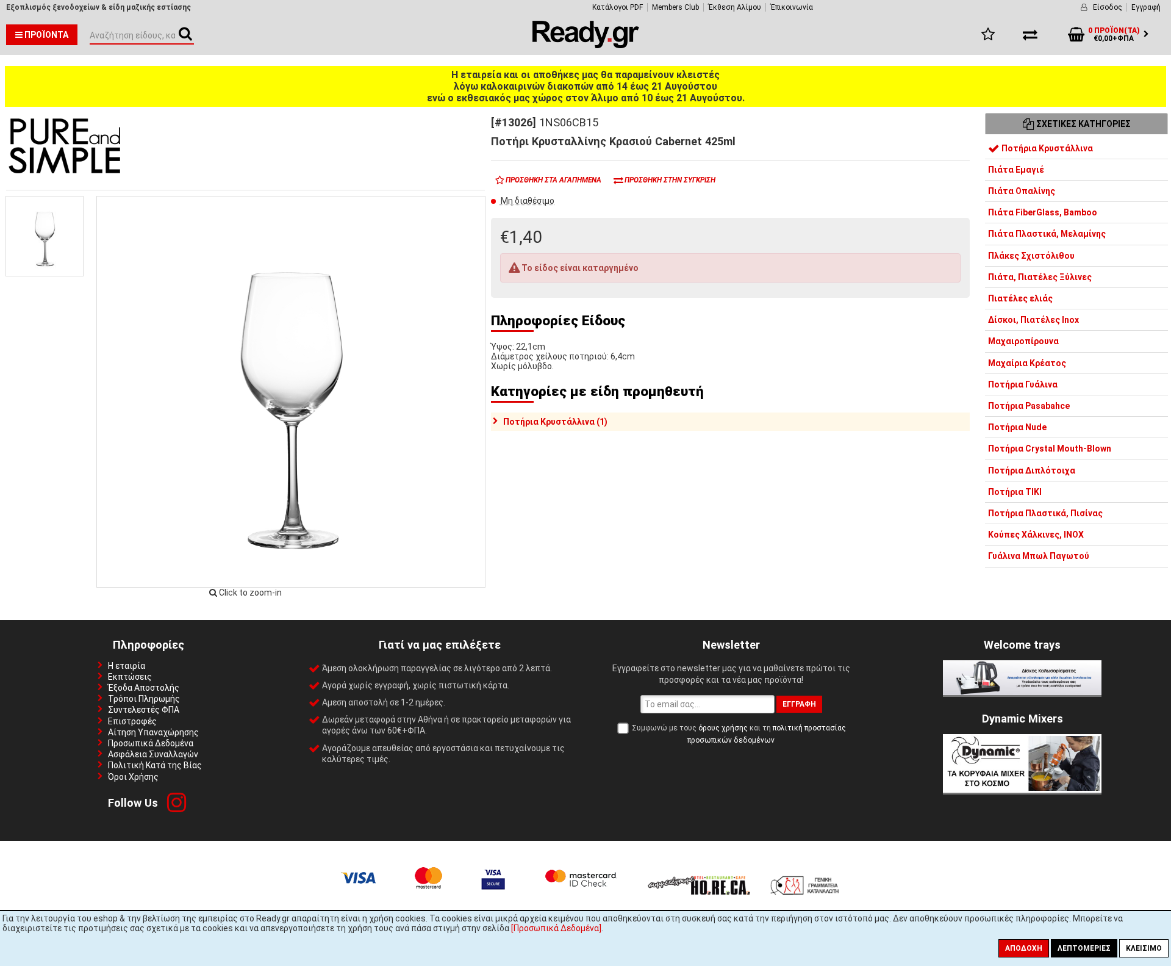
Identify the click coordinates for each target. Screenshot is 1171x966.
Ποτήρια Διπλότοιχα (1031, 470)
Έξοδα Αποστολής (143, 688)
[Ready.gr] (585, 45)
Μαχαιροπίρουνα (1023, 341)
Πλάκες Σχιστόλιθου (1031, 255)
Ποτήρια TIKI (1015, 491)
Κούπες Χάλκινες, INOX (1036, 534)
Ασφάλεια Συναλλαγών (153, 754)
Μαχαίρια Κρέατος (1027, 362)
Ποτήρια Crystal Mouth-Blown (1049, 448)
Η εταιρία (126, 666)
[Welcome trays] (1022, 692)
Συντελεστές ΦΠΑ (143, 710)
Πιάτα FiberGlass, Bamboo (1042, 212)
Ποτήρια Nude (1017, 427)
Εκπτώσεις (130, 677)
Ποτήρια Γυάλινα (1023, 384)
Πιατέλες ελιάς (1020, 298)
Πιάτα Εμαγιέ (1016, 169)
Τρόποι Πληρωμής (144, 699)
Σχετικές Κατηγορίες (1082, 124)
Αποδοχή (1023, 948)
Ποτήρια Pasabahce (1029, 406)
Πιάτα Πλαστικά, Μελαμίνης (1047, 234)
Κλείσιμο (1144, 948)
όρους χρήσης (723, 728)
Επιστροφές (132, 721)
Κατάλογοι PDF (617, 7)
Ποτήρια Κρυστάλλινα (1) (555, 422)
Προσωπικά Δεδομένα (150, 743)
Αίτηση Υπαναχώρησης (153, 732)
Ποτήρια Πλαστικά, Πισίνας (1045, 513)
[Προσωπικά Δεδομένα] (556, 928)
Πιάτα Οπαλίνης (1021, 191)
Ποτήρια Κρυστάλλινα (1046, 148)
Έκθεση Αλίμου (734, 7)
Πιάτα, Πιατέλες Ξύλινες (1040, 276)
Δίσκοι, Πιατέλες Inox (1033, 320)
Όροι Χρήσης (133, 777)
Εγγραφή (1146, 7)
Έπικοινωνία (791, 7)
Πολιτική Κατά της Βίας (155, 765)
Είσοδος (1107, 7)
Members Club (675, 7)
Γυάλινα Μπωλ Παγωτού (1038, 556)
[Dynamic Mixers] (1022, 790)
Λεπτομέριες (1084, 948)
